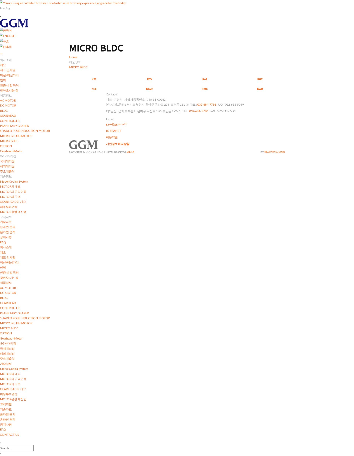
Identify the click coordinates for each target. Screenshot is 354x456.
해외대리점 (7, 166)
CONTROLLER (10, 120)
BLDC (4, 110)
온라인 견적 (7, 232)
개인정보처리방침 (118, 143)
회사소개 (6, 247)
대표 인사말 (7, 70)
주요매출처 (7, 171)
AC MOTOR (8, 100)
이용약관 (112, 137)
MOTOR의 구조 (10, 196)
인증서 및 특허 (9, 85)
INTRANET (113, 130)
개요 (3, 65)
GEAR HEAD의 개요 (13, 201)
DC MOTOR (8, 105)
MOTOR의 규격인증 (13, 191)
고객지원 (6, 404)
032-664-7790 (198, 111)
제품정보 (6, 282)
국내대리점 (7, 161)
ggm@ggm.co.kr (116, 124)
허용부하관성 (9, 206)
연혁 (3, 80)
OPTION (6, 146)
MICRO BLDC (9, 141)
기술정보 (6, 363)
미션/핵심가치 (9, 75)
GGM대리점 (8, 343)
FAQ (3, 242)
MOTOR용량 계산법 (13, 211)
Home (73, 57)
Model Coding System (14, 181)
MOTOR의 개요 (10, 186)
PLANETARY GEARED (14, 125)
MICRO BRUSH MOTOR (16, 136)
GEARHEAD (8, 115)
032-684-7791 (207, 104)
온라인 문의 (7, 227)
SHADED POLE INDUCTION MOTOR (25, 130)
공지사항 (6, 237)
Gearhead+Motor (11, 151)
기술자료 (6, 222)
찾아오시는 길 (9, 90)
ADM (130, 151)
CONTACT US (9, 434)
